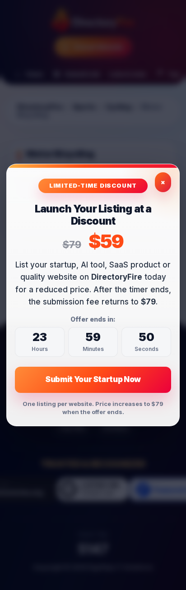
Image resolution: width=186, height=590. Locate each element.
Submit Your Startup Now (93, 379)
